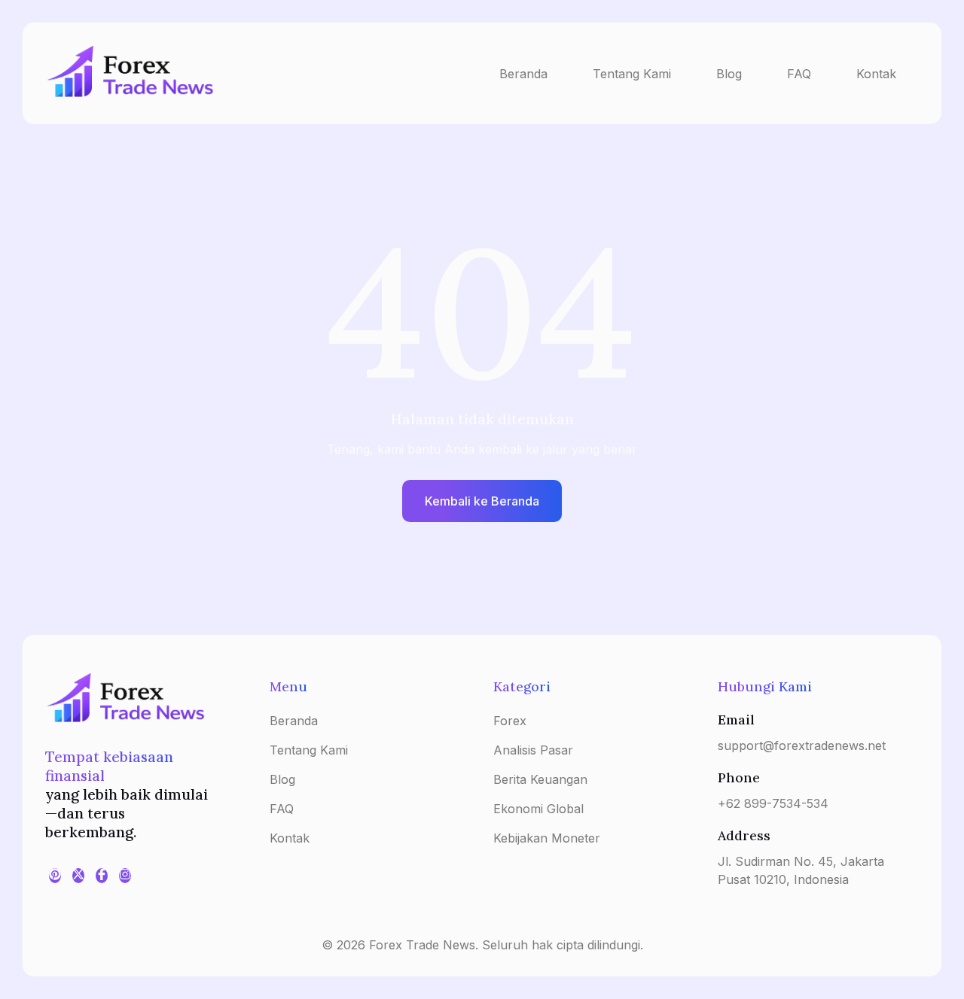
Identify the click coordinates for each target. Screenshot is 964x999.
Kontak (876, 73)
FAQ (799, 73)
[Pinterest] (55, 875)
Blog (729, 73)
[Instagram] (125, 875)
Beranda (523, 73)
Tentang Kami (632, 73)
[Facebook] (102, 875)
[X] (78, 875)
